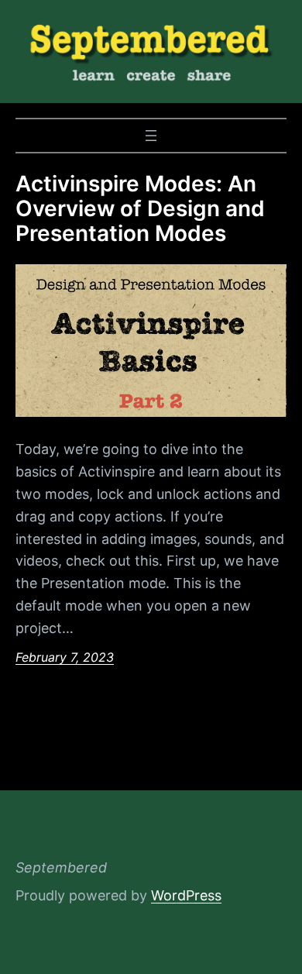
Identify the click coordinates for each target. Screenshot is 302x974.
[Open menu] (151, 135)
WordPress (186, 895)
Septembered (61, 867)
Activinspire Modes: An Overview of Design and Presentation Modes (140, 208)
